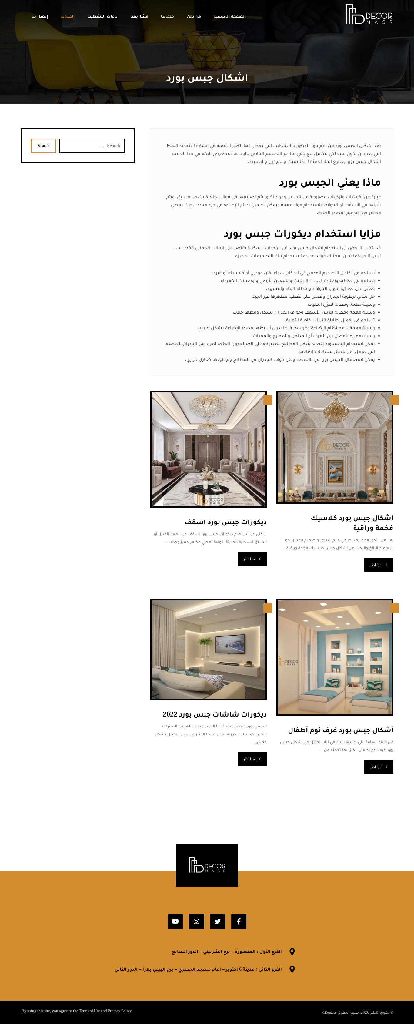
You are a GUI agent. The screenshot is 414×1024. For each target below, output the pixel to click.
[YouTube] (175, 921)
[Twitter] (217, 921)
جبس (303, 247)
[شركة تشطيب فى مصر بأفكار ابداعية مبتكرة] (368, 15)
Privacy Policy (120, 1011)
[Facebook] (238, 921)
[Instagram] (196, 921)
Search (43, 145)
